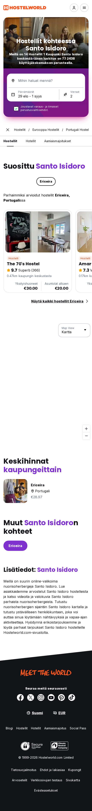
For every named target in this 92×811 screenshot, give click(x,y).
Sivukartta (73, 780)
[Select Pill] (74, 7)
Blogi (9, 728)
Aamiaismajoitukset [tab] (57, 141)
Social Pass (78, 728)
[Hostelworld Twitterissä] (30, 697)
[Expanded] (8, 130)
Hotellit (36, 728)
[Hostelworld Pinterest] (61, 697)
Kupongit (74, 770)
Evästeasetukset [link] (46, 790)
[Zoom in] (86, 428)
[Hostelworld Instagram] (40, 697)
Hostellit (22, 728)
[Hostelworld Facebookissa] (20, 697)
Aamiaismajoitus (55, 728)
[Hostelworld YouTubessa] (51, 697)
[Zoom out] (86, 435)
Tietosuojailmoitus (24, 770)
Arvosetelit (19, 780)
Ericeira (15, 546)
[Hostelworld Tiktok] (71, 697)
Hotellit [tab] (31, 141)
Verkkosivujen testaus (46, 780)
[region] (46, 381)
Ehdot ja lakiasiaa (52, 770)
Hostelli (14, 258)
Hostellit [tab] (10, 141)
